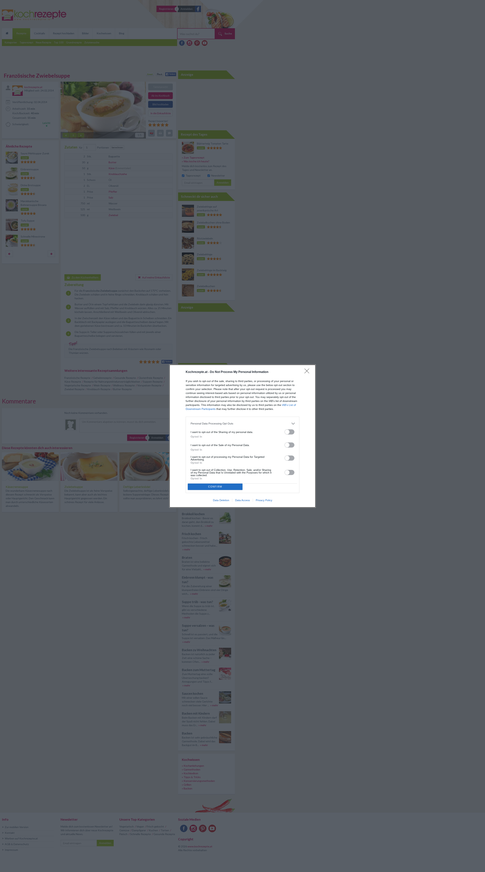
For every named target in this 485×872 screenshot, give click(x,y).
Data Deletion (221, 500)
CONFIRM (215, 486)
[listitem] (242, 424)
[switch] (289, 431)
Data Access (242, 500)
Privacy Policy (264, 500)
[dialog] (242, 436)
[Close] (308, 372)
